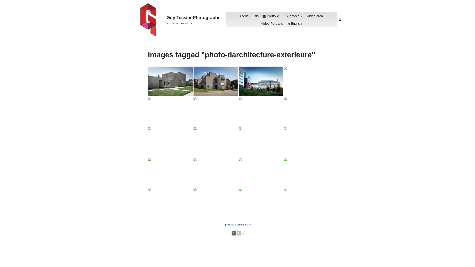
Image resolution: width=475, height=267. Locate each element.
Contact (293, 16)
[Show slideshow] (238, 224)
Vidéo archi (315, 16)
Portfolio (273, 16)
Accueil (244, 16)
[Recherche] (340, 19)
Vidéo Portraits (272, 23)
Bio (256, 16)
